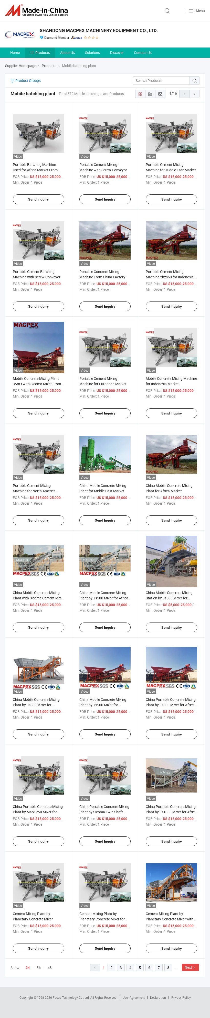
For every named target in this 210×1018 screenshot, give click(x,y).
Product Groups (28, 80)
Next (188, 967)
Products (42, 52)
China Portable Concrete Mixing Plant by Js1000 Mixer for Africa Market (171, 812)
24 (28, 968)
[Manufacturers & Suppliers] (37, 10)
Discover (117, 52)
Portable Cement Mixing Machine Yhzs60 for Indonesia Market (170, 277)
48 (50, 967)
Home (15, 52)
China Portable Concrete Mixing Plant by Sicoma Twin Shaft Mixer (104, 812)
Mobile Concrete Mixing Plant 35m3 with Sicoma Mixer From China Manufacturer (37, 384)
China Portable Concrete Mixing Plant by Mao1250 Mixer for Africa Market (38, 812)
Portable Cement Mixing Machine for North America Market (34, 491)
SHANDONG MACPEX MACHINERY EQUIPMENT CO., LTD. (99, 30)
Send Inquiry (38, 199)
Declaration (158, 997)
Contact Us (143, 52)
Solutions (92, 52)
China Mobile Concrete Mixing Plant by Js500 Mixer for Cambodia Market (102, 705)
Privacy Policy (181, 997)
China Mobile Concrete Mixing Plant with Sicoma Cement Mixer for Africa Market (38, 598)
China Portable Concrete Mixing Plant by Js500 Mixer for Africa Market (171, 705)
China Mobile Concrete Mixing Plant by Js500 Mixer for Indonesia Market (36, 705)
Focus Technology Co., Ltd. (71, 997)
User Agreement (134, 997)
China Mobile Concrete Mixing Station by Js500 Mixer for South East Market (169, 598)
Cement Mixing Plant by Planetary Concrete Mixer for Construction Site (102, 919)
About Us (67, 52)
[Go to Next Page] (194, 94)
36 (39, 967)
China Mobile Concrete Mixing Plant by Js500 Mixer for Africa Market (103, 598)
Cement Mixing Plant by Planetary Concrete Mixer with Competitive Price (169, 919)
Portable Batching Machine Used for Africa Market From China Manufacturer (35, 170)
